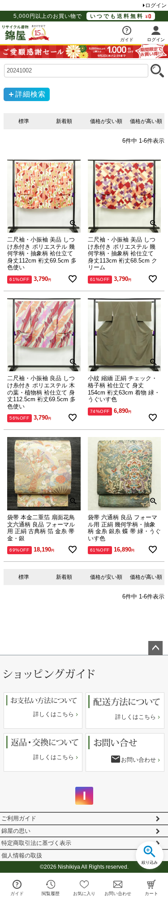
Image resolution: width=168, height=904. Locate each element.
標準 (23, 121)
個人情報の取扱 (21, 855)
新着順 (64, 121)
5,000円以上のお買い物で (78, 16)
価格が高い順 (146, 121)
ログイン (156, 5)
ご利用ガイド (18, 818)
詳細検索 (30, 94)
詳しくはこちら (53, 714)
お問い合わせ (138, 759)
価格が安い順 (106, 121)
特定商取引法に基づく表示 (36, 843)
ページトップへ (155, 648)
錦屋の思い (15, 831)
